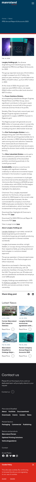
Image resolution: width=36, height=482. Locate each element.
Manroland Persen (9, 434)
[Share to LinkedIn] (33, 294)
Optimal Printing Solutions (12, 437)
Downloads (6, 415)
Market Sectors (7, 422)
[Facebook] (3, 455)
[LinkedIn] (7, 455)
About (4, 411)
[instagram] (17, 456)
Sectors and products (9, 431)
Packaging (6, 424)
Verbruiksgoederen (9, 441)
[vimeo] (10, 456)
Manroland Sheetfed (9, 409)
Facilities (12, 411)
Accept (4, 479)
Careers (22, 415)
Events (15, 415)
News (10, 19)
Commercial (16, 424)
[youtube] (13, 456)
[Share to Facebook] (28, 294)
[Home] (9, 3)
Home (4, 19)
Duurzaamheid (23, 411)
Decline (12, 479)
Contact (5, 448)
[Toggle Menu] (33, 3)
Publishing (27, 424)
